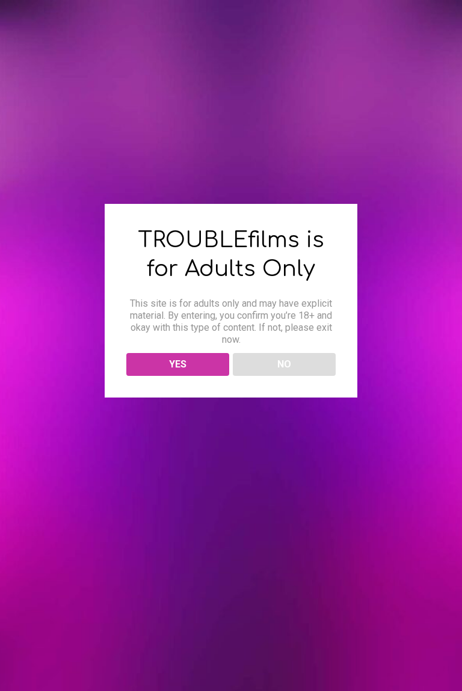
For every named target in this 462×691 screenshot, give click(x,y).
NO (284, 364)
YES (177, 364)
